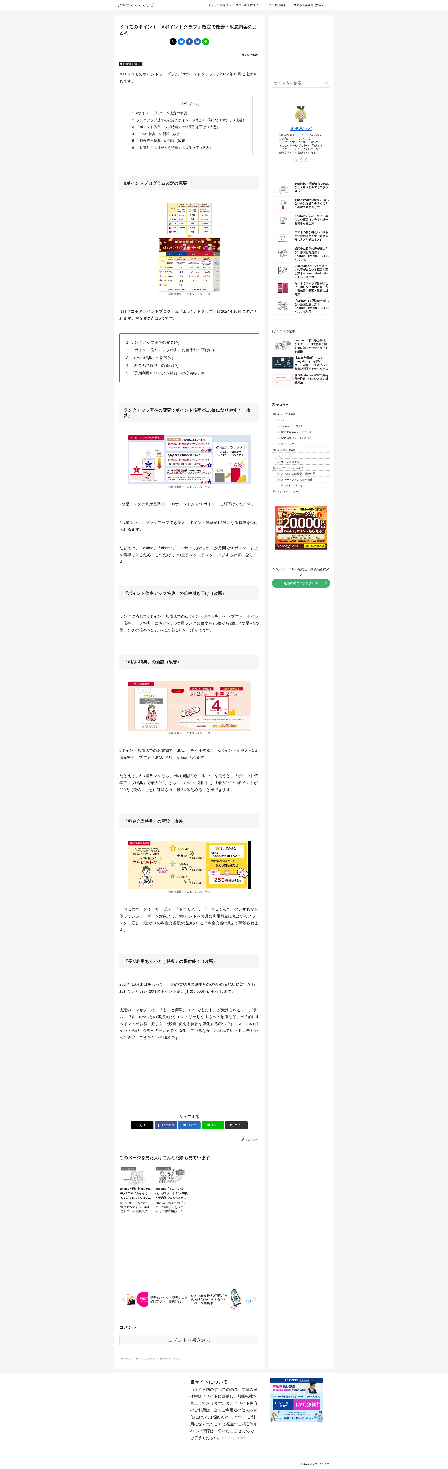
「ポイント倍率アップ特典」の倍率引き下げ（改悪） (178, 127)
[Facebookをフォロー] (301, 159)
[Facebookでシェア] (189, 41)
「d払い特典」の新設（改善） (160, 134)
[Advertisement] (189, 1077)
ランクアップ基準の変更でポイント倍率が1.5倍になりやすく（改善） (191, 120)
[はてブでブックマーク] (197, 41)
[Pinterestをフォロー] (306, 159)
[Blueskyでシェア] (181, 41)
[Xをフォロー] (296, 159)
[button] (236, 1125)
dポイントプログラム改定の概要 (161, 113)
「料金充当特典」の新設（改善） (162, 141)
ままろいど (301, 128)
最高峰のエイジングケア (301, 583)
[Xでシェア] (173, 41)
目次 (183, 103)
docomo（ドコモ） (132, 64)
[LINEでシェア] (205, 41)
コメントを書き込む (189, 1340)
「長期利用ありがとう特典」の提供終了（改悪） (174, 148)
